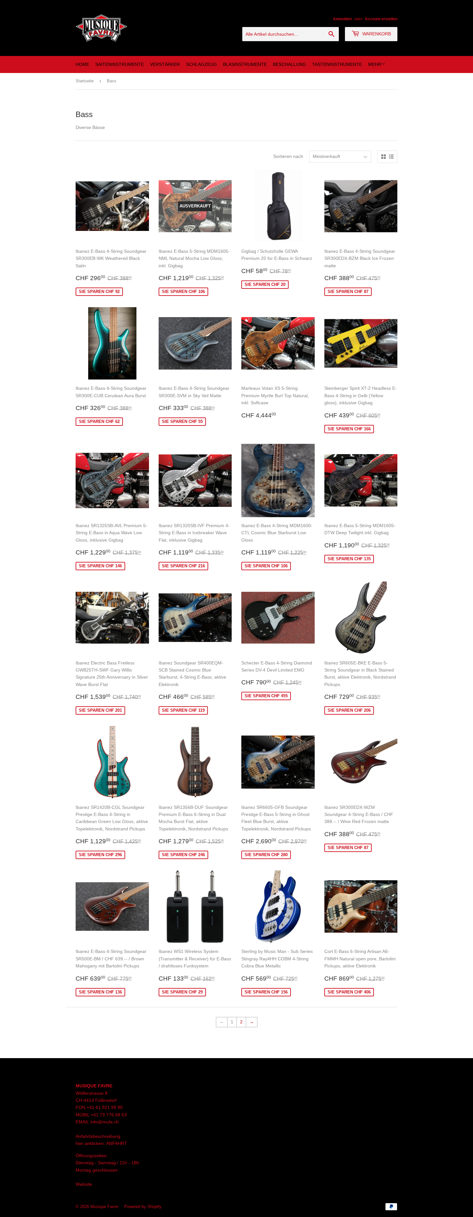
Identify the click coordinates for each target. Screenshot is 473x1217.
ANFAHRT (116, 1143)
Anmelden (342, 19)
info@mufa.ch (104, 1121)
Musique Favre (104, 1206)
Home (82, 64)
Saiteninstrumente (119, 64)
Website (84, 1184)
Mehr (374, 64)
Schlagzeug (201, 64)
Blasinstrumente (245, 64)
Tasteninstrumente (337, 64)
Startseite (85, 80)
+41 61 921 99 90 (105, 1107)
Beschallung (289, 64)
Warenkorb (376, 33)
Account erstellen (381, 19)
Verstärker (165, 64)
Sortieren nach (288, 156)
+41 (95, 1114)
